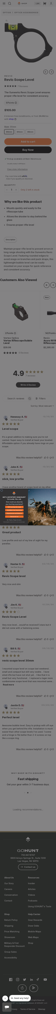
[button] (14, 507)
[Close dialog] (2, 490)
